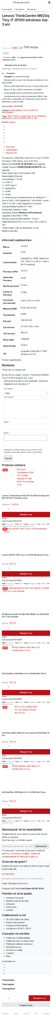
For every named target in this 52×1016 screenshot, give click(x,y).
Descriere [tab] (10, 147)
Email (6, 433)
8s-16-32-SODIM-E (37, 116)
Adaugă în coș (39, 998)
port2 (16, 118)
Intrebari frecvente (14, 898)
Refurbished (31, 9)
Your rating (8, 389)
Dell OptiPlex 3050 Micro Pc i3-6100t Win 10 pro (24, 792)
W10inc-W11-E (26, 118)
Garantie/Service (13, 947)
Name (6, 422)
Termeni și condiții (14, 950)
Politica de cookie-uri (28, 856)
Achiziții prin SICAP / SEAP (18, 928)
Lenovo (12, 122)
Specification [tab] (12, 150)
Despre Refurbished (15, 922)
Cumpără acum (26, 1005)
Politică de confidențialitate (18, 938)
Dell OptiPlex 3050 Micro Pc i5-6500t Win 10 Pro (24, 673)
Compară (10, 904)
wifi (35, 118)
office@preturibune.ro (18, 883)
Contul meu (11, 907)
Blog (8, 956)
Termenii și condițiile (20, 853)
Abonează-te (41, 846)
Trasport (10, 953)
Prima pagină (7, 9)
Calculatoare (19, 9)
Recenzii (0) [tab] (11, 153)
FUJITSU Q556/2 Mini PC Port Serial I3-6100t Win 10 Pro (25, 734)
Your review (9, 397)
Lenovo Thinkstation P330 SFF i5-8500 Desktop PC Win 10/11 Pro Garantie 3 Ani (25, 496)
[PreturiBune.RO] (26, 3)
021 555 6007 (8, 874)
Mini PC (34, 110)
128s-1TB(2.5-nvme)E (17, 116)
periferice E (7, 118)
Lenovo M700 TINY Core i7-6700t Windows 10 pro (25, 555)
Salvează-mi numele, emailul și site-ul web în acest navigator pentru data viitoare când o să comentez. (23, 451)
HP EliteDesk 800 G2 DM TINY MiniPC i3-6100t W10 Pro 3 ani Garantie (25, 615)
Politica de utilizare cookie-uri (19, 944)
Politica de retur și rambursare (20, 941)
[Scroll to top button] (47, 1004)
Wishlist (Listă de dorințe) (17, 901)
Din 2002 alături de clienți (17, 919)
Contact (9, 910)
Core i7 (26, 110)
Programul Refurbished (17, 925)
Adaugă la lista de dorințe (16, 65)
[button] (47, 3)
